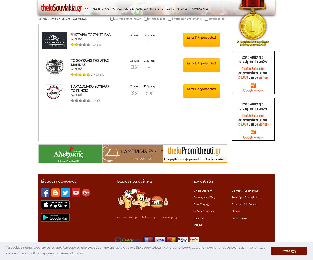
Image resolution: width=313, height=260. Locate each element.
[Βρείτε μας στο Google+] (86, 195)
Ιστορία (198, 224)
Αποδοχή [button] (289, 251)
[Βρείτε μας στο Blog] (55, 195)
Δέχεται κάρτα (216, 18)
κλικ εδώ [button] (76, 253)
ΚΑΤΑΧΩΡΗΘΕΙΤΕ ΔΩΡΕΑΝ (127, 8)
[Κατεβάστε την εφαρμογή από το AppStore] (55, 207)
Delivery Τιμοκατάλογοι (245, 190)
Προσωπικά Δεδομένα (244, 204)
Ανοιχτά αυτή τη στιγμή (127, 18)
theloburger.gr (169, 217)
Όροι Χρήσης (201, 204)
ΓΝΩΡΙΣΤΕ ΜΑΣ (100, 8)
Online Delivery (203, 190)
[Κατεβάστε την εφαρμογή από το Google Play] (55, 220)
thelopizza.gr (149, 217)
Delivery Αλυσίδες (204, 197)
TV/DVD (169, 8)
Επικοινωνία (239, 218)
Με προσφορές (156, 18)
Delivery (42, 18)
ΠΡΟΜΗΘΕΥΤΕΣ (199, 8)
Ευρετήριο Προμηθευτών (246, 197)
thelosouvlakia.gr (127, 217)
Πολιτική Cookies (204, 211)
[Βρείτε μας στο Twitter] (65, 195)
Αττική (54, 18)
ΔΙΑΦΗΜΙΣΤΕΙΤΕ (153, 8)
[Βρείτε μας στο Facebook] (45, 195)
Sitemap (236, 211)
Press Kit (199, 218)
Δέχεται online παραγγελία (186, 18)
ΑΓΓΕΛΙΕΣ (182, 8)
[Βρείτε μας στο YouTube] (76, 195)
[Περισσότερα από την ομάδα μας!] (86, 8)
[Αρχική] (61, 8)
